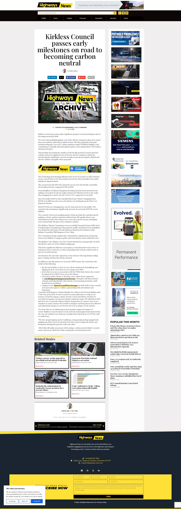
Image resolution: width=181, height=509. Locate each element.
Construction (60, 127)
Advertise (113, 18)
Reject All (25, 501)
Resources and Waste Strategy (66, 285)
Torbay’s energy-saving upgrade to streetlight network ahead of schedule (51, 359)
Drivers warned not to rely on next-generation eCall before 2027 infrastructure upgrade (124, 344)
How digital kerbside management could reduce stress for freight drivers (125, 353)
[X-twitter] (119, 12)
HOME (43, 18)
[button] (52, 77)
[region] (24, 495)
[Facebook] (126, 12)
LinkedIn (83, 417)
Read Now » (40, 366)
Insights (69, 18)
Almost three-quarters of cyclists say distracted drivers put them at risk (125, 336)
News (56, 18)
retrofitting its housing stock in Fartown (59, 279)
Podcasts (83, 18)
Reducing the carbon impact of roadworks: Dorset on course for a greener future (50, 388)
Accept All (37, 501)
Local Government (80, 127)
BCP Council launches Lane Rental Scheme (124, 384)
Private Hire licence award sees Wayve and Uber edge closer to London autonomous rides (125, 328)
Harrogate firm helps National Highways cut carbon (84, 359)
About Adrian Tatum (70, 413)
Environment (69, 127)
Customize (12, 501)
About (126, 18)
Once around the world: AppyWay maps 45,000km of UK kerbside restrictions (126, 367)
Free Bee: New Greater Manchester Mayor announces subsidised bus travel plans (125, 376)
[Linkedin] (123, 12)
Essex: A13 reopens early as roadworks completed (125, 360)
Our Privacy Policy (100, 502)
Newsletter (98, 18)
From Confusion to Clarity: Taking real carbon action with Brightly (86, 387)
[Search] (114, 12)
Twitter (74, 417)
